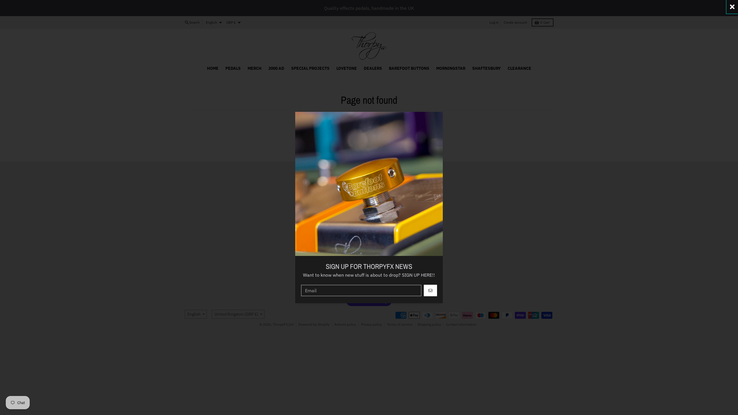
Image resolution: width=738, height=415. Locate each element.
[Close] (732, 7)
